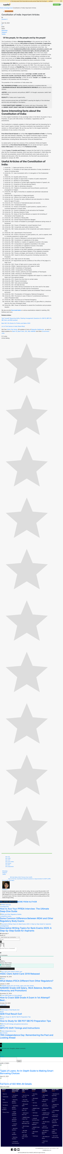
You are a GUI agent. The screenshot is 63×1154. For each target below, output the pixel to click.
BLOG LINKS (55, 1089)
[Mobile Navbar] (60, 4)
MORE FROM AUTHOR (27, 902)
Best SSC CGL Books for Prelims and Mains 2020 (16, 323)
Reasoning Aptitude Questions (14, 1101)
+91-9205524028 (39, 1148)
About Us (5, 1094)
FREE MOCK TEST (25, 1090)
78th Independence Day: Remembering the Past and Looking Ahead (26, 1036)
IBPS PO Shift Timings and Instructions (20, 1028)
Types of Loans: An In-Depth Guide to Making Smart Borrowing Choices (26, 1072)
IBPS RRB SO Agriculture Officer (45, 1132)
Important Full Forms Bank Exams (55, 1106)
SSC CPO (7, 860)
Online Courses (44, 1090)
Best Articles (3, 1033)
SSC (26, 331)
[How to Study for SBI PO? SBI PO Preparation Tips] (15, 1017)
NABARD (33, 331)
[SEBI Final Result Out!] (9, 1009)
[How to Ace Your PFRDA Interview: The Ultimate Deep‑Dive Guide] (5, 904)
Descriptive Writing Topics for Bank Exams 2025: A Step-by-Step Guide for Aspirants (26, 929)
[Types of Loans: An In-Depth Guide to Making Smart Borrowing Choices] (4, 1066)
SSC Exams (8, 863)
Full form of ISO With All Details (16, 1084)
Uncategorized (8, 8)
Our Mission (5, 1105)
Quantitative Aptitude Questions (15, 1107)
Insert (19, 1061)
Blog (4, 1099)
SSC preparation (9, 866)
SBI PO (2, 1019)
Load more (3, 1005)
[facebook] (12, 1149)
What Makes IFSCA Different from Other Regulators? (26, 981)
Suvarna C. (5, 19)
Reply (2, 1056)
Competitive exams (5, 916)
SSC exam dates (9, 861)
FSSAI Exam (35, 1136)
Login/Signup (56, 4)
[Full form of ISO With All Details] (4, 1080)
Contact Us (5, 1102)
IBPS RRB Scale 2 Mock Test (25, 1136)
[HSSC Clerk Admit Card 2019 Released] (11, 971)
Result (2, 1011)
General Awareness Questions (14, 1119)
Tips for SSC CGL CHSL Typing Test (55, 1121)
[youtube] (15, 1149)
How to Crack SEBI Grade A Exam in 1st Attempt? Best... (25, 999)
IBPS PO (2, 1026)
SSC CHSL (8, 858)
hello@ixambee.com (47, 1150)
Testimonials (5, 1096)
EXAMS (34, 1089)
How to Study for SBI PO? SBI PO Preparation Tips (25, 1021)
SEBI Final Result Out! (11, 1014)
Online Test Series (12, 329)
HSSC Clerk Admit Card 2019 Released (20, 973)
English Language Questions (14, 1113)
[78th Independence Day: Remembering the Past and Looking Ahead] (8, 1031)
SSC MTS (7, 865)
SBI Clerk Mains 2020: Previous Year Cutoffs (21, 877)
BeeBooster (40, 329)
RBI (29, 331)
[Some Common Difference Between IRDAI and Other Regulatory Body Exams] (10, 914)
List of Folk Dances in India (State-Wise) (13, 326)
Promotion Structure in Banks (54, 1100)
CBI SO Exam (35, 1115)
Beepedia (34, 329)
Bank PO (14, 331)
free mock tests (16, 310)
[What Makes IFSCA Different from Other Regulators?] (2, 978)
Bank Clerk (21, 331)
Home (1, 8)
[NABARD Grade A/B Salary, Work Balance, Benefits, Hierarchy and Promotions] (17, 985)
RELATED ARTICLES (8, 902)
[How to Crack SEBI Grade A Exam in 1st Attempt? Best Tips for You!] (11, 995)
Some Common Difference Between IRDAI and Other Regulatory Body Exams (26, 919)
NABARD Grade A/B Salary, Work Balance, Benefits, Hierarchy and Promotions (26, 989)
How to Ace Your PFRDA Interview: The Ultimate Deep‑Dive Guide (24, 910)
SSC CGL (7, 856)
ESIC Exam (35, 1112)
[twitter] (18, 1149)
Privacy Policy (6, 1112)
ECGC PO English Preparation (54, 1131)
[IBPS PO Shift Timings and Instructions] (14, 1024)
